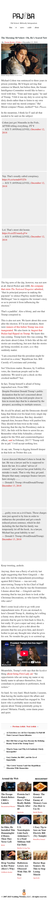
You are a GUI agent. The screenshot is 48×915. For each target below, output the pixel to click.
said (10, 440)
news (22, 27)
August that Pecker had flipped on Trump (21, 332)
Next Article (31, 726)
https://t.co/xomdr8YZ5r (14, 179)
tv (16, 27)
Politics (19, 42)
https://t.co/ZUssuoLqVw (14, 233)
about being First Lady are (20, 673)
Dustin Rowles (9, 42)
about (37, 27)
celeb (29, 27)
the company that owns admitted (22, 287)
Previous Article (19, 726)
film (10, 27)
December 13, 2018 (11, 485)
